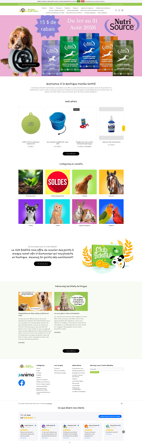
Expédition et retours (78, 373)
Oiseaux (111, 225)
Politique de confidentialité (76, 388)
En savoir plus (43, 264)
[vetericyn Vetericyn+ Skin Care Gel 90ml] (111, 123)
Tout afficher (71, 154)
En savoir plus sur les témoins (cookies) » (95, 1)
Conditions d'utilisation (79, 391)
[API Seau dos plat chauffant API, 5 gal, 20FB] (57, 123)
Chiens (31, 225)
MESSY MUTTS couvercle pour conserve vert (30, 143)
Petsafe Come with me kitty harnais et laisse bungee (84, 143)
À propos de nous (77, 368)
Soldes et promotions (57, 196)
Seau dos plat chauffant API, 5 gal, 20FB (57, 143)
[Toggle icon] (116, 10)
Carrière (74, 379)
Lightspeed (49, 403)
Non (83, 1)
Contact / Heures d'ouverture (77, 375)
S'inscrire (56, 368)
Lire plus (21, 342)
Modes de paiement (78, 370)
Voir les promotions (29, 64)
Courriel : (93, 369)
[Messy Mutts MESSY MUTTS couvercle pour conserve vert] (30, 123)
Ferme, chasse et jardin (43, 384)
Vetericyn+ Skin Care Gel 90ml (111, 142)
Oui (78, 1)
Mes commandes (59, 370)
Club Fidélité (76, 385)
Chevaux (111, 196)
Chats (57, 225)
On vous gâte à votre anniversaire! (66, 314)
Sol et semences (30, 196)
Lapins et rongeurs (84, 225)
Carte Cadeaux (102, 13)
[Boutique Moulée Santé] (28, 10)
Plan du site (75, 383)
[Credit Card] (122, 403)
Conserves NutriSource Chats (55, 13)
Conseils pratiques (89, 13)
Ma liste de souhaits (60, 373)
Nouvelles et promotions (74, 13)
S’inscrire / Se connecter (117, 4)
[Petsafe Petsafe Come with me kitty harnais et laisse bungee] (84, 123)
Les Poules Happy (77, 381)
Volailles (84, 196)
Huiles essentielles (73, 10)
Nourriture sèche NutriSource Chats (92, 10)
